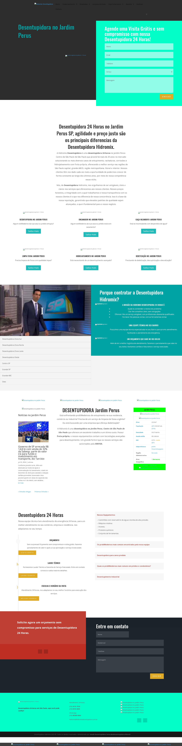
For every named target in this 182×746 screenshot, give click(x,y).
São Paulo (153, 466)
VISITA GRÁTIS (27, 552)
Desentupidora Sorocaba (104, 734)
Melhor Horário (29, 598)
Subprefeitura (141, 447)
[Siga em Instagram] (46, 651)
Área (137, 422)
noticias (30, 462)
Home (58, 4)
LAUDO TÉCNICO (28, 575)
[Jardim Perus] (149, 414)
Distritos (145, 466)
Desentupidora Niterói (121, 734)
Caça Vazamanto (114, 4)
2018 (153, 429)
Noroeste (154, 453)
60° (153, 426)
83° (153, 443)
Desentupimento (69, 4)
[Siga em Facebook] (40, 651)
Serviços (129, 4)
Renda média (140, 436)
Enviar (166, 97)
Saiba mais (33, 231)
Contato (59, 9)
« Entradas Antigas (24, 492)
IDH (137, 440)
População (139, 426)
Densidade (139, 432)
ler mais (21, 483)
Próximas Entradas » (42, 492)
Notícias (140, 4)
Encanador (84, 4)
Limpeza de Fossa (99, 4)
